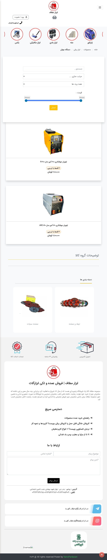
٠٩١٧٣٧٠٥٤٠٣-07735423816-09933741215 (50, 492)
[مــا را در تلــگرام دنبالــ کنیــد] (94, 509)
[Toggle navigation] (100, 8)
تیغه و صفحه (74, 324)
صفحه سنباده (32, 324)
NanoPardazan (70, 557)
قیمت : (79, 92)
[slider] (81, 100)
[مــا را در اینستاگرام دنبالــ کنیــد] (94, 521)
